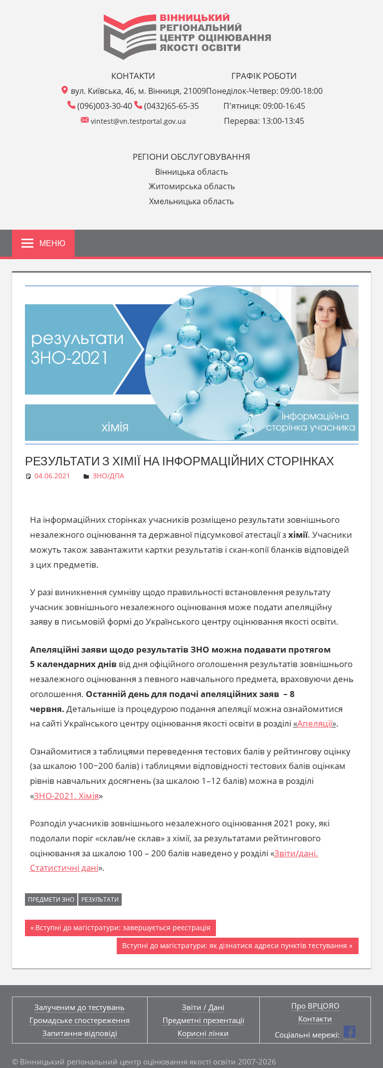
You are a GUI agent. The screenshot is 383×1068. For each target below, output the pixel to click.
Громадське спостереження (79, 1020)
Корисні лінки (203, 1033)
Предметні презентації (203, 1020)
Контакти (315, 1019)
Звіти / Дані (203, 1007)
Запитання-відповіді (79, 1033)
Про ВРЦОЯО (315, 1006)
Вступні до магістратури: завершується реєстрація (122, 926)
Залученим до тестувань (79, 1007)
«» (314, 723)
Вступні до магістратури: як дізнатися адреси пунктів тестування (234, 944)
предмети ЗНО (51, 899)
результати (100, 899)
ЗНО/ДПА (108, 475)
